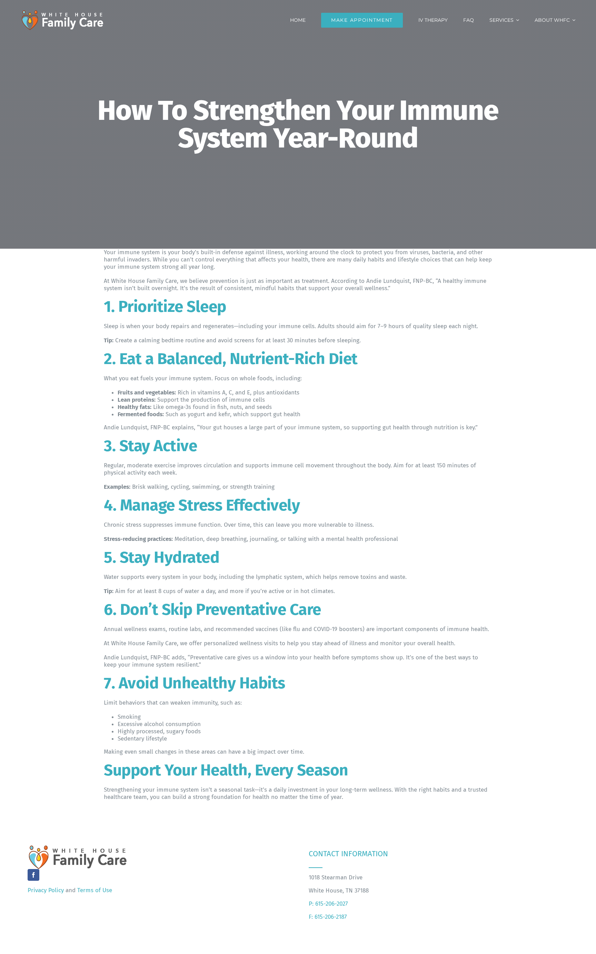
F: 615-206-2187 (328, 916)
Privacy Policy (46, 890)
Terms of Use (94, 890)
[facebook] (33, 875)
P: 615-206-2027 (328, 903)
